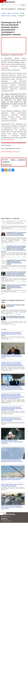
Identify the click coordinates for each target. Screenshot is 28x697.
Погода (22, 13)
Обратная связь (4, 518)
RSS (10, 520)
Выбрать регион (4, 519)
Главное (3, 13)
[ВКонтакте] (2, 170)
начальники (4, 66)
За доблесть (10, 139)
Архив (9, 13)
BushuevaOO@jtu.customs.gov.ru (10, 151)
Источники (15, 13)
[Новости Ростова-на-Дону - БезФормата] (8, 1)
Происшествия (5, 15)
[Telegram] (9, 170)
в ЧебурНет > (21, 15)
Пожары (13, 15)
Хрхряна (18, 117)
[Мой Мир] (13, 170)
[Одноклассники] (6, 170)
